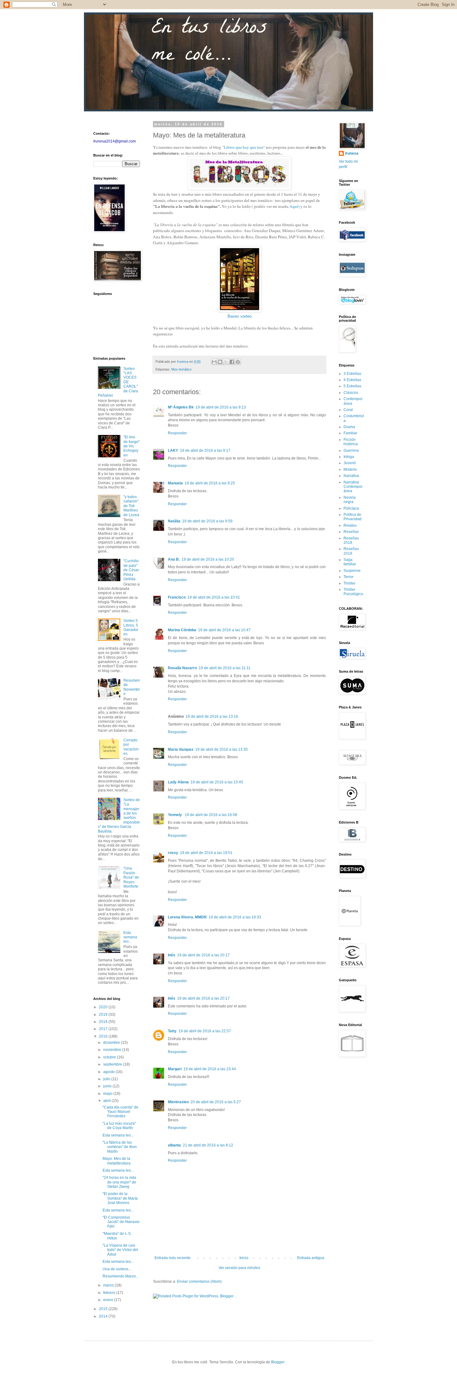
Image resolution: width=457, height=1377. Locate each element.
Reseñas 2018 (351, 540)
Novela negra (350, 499)
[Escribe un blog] (220, 362)
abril (107, 1101)
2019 (103, 1014)
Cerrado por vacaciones (131, 747)
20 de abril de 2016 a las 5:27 (216, 1102)
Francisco (177, 597)
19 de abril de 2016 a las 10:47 (224, 630)
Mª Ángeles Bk (181, 407)
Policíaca (351, 508)
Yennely (175, 815)
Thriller (349, 583)
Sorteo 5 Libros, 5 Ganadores (130, 627)
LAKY (173, 450)
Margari (175, 1069)
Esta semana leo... (130, 937)
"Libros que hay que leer (242, 147)
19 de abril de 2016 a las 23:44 (209, 1069)
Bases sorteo (240, 316)
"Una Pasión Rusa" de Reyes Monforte (131, 877)
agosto (109, 1072)
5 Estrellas (352, 386)
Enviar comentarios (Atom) (199, 1281)
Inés (171, 955)
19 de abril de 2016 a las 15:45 (217, 782)
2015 (103, 1309)
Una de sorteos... (117, 1269)
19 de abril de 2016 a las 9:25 (210, 483)
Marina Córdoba (182, 630)
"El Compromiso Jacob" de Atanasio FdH (121, 1222)
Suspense (352, 570)
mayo (108, 1093)
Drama (349, 427)
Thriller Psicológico (353, 591)
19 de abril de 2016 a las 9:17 (205, 450)
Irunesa (351, 153)
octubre (110, 1057)
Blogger (277, 1362)
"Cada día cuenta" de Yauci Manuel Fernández (120, 1111)
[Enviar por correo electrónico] (214, 362)
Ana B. (174, 559)
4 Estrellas (352, 380)
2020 (103, 1007)
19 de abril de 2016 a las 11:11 (225, 668)
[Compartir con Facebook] (232, 362)
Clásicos (351, 392)
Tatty (172, 1031)
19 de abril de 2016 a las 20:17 (203, 955)
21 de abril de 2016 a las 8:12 (208, 1145)
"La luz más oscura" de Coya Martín (119, 1125)
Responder (177, 433)
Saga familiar (350, 562)
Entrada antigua (310, 1258)
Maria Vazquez (180, 749)
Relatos (350, 525)
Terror (348, 577)
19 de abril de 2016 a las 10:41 (213, 597)
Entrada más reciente (173, 1258)
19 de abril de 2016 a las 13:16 (212, 716)
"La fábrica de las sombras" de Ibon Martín (120, 1147)
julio (107, 1079)
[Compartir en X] (226, 362)
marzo (109, 1285)
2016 (103, 1036)
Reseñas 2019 (351, 551)
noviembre (112, 1050)
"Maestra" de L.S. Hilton (117, 1235)
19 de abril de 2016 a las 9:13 (221, 407)
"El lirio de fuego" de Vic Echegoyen (131, 446)
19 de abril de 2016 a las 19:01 (206, 853)
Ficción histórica (351, 441)
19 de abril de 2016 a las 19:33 (235, 917)
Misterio (350, 469)
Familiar (350, 433)
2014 (103, 1316)
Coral (348, 410)
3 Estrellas (352, 373)
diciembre (112, 1042)
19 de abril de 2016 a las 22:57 (204, 1031)
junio (108, 1086)
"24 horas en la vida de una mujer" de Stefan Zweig (119, 1182)
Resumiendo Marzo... (121, 1276)
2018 (103, 1022)
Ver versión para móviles (239, 1268)
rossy (173, 853)
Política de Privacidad (353, 516)
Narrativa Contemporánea (353, 486)
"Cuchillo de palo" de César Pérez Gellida (131, 570)
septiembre (113, 1064)
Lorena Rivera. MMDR (187, 917)
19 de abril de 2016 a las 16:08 (211, 815)
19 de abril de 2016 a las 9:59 (207, 521)
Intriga (349, 457)
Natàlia (174, 521)
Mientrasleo (178, 1102)
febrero (109, 1293)
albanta (174, 1145)
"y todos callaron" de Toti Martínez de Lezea (131, 506)
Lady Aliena (178, 782)
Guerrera (351, 450)
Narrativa (351, 476)
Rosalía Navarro (182, 668)
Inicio (243, 1258)
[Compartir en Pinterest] (238, 362)
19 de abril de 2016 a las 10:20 (208, 559)
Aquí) (294, 206)
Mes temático (181, 369)
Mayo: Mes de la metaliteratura (117, 1160)
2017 (103, 1029)
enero (108, 1300)
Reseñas (351, 532)
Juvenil (350, 463)
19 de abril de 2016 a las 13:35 (221, 749)
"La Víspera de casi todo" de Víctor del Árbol (120, 1250)
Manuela (175, 483)
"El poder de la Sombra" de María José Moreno (120, 1198)
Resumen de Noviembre (131, 687)
